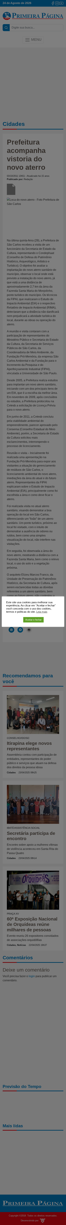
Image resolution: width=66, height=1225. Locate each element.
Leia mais (41, 611)
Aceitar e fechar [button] (33, 619)
